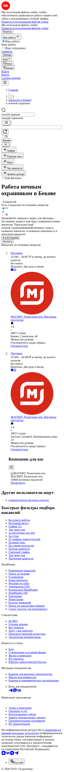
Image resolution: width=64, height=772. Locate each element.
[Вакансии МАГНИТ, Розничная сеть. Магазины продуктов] (35, 293)
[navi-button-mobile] (5, 83)
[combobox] (17, 115)
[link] (7, 63)
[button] (5, 71)
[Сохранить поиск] (5, 132)
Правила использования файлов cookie (25, 28)
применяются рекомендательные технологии (31, 731)
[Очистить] (6, 123)
